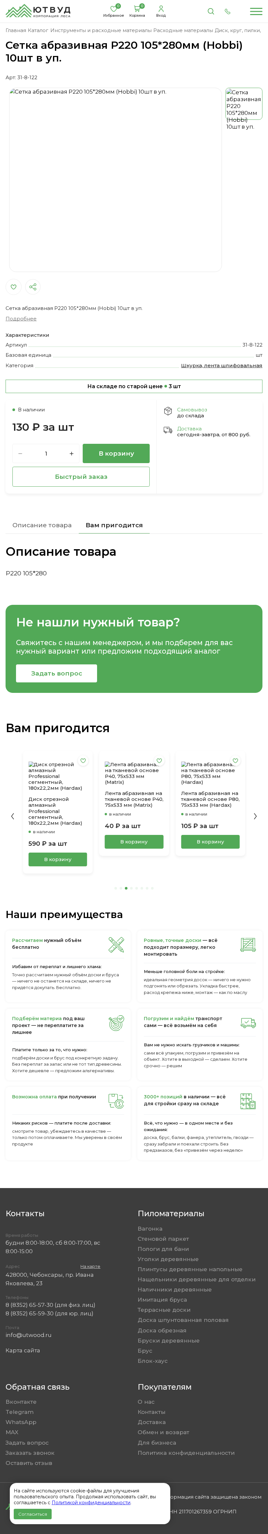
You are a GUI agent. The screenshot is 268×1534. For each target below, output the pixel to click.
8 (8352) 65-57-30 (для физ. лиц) (50, 1304)
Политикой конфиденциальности (91, 1503)
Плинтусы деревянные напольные (190, 1269)
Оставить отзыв (29, 1462)
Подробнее (21, 319)
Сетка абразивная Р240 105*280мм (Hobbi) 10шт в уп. (205, 793)
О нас (146, 1401)
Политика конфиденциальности (186, 1452)
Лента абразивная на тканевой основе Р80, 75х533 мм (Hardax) (134, 799)
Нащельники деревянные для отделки (197, 1279)
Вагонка (150, 1228)
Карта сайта (23, 1350)
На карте (90, 1266)
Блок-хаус (153, 1360)
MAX (12, 1432)
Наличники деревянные (175, 1289)
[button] (13, 816)
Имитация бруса (162, 1299)
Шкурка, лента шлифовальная (221, 365)
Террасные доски (164, 1309)
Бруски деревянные (169, 1340)
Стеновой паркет (163, 1238)
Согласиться (32, 1514)
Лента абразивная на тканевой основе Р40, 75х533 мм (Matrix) (57, 799)
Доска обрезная (162, 1330)
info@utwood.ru (29, 1334)
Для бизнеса (157, 1442)
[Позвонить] (227, 11)
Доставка (152, 1421)
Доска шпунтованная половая (183, 1319)
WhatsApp (21, 1421)
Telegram (20, 1411)
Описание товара (42, 525)
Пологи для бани (163, 1248)
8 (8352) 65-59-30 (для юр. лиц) (49, 1313)
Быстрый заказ (81, 476)
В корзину (116, 453)
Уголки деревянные (168, 1258)
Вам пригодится (114, 525)
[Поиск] (211, 11)
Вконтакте (21, 1401)
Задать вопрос (56, 673)
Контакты (151, 1411)
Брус (145, 1350)
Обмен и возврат (163, 1432)
